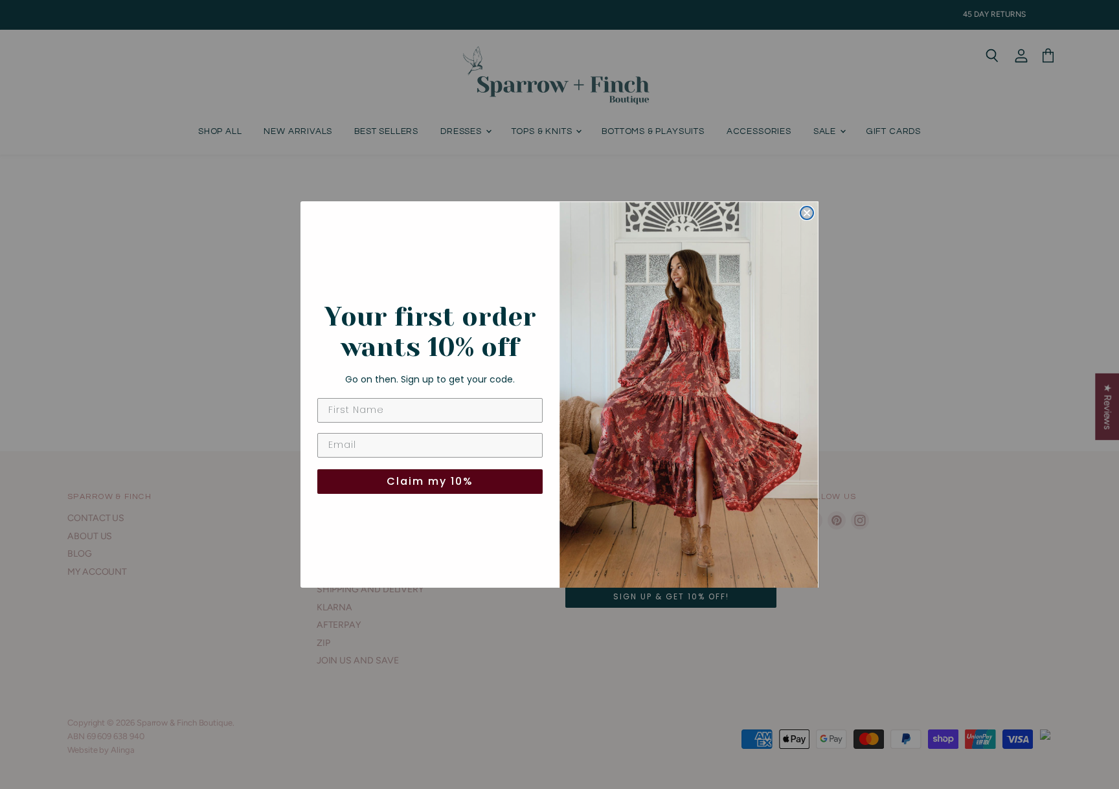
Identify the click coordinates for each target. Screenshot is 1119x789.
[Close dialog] (806, 212)
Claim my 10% (430, 481)
